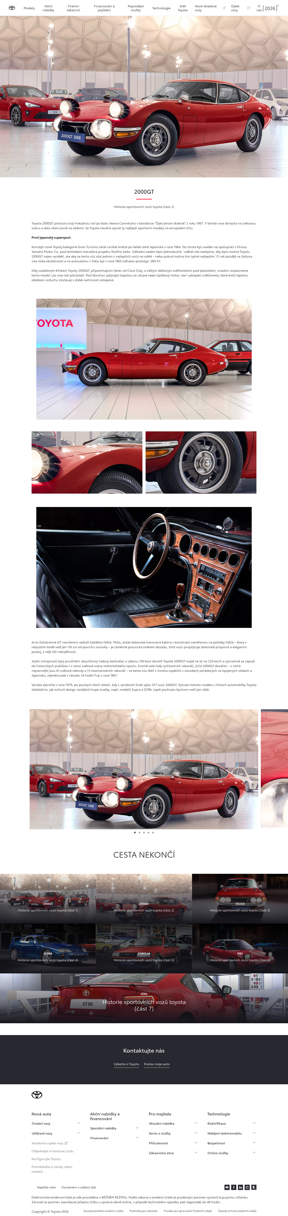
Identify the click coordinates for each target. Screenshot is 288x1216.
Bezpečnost (216, 1143)
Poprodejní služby (136, 8)
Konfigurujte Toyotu (46, 1158)
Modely (29, 8)
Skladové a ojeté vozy (48, 1143)
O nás (259, 8)
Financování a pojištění (104, 8)
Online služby (218, 1152)
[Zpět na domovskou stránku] (12, 8)
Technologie (161, 8)
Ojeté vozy (235, 8)
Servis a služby (160, 1133)
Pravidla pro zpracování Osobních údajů (188, 1210)
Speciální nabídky (103, 1128)
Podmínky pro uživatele (143, 1210)
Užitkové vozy (42, 1133)
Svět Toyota (183, 8)
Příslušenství (158, 1143)
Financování (99, 1137)
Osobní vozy (41, 1123)
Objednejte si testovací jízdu (53, 1150)
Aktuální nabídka (161, 1123)
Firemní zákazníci (73, 8)
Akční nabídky (48, 8)
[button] (144, 768)
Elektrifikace (217, 1123)
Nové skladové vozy (206, 8)
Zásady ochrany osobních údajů (237, 1210)
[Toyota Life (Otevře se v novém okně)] (254, 1187)
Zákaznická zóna (161, 1152)
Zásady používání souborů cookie (103, 1210)
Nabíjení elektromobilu (225, 1133)
